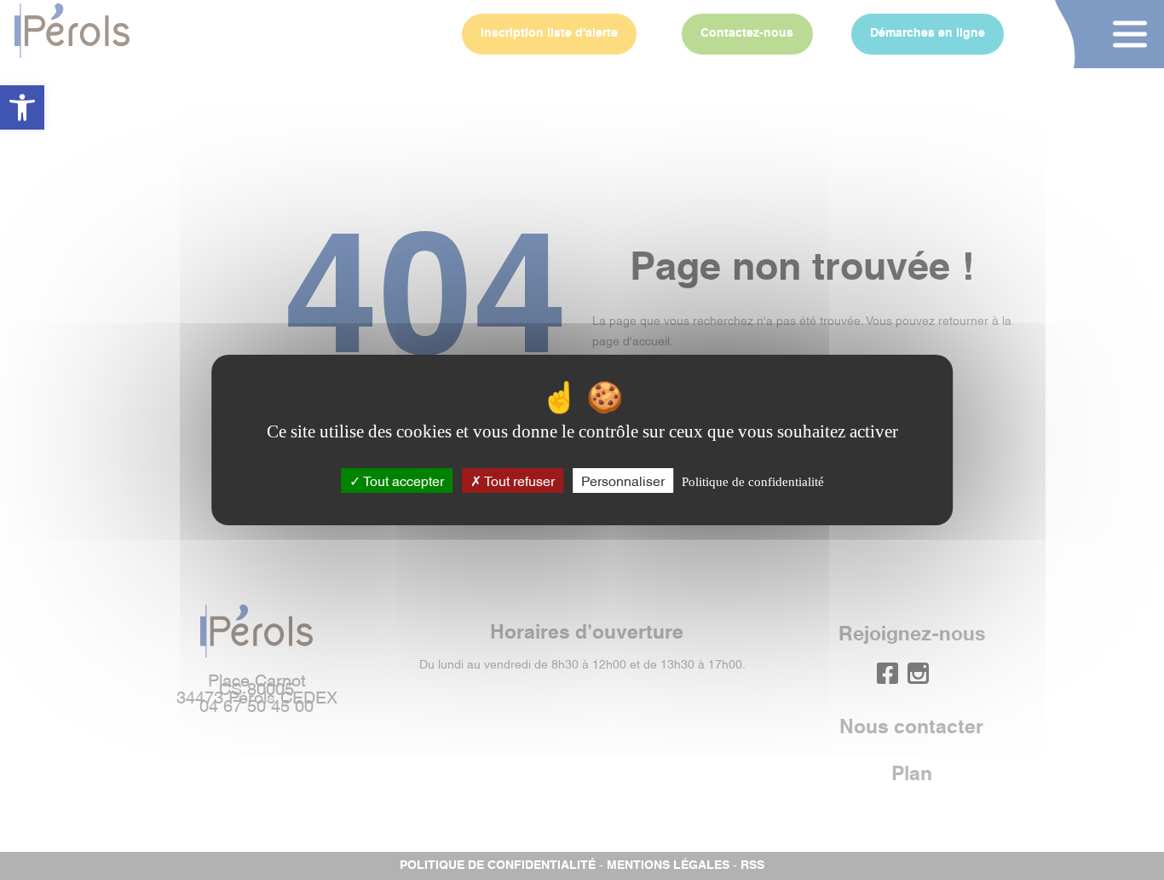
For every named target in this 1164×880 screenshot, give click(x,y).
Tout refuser (518, 480)
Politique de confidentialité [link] (753, 482)
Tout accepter (402, 480)
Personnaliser (623, 480)
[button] (22, 107)
